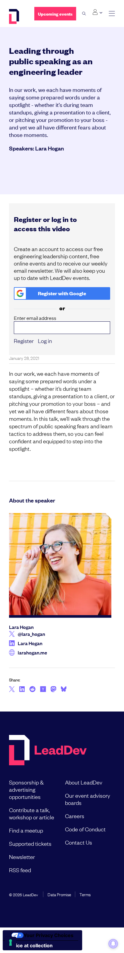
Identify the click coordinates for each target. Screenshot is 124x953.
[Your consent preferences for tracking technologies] (10, 942)
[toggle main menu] (112, 13)
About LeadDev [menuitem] (83, 782)
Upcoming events (55, 14)
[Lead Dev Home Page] (48, 750)
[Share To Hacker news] (43, 689)
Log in (45, 340)
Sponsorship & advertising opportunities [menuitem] (26, 789)
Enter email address (35, 318)
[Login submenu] (97, 12)
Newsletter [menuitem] (22, 856)
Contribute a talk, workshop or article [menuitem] (31, 813)
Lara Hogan (49, 148)
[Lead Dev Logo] (17, 16)
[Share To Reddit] (32, 690)
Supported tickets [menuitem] (30, 843)
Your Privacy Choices (48, 935)
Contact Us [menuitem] (78, 842)
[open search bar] (84, 13)
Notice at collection (30, 945)
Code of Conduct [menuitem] (85, 829)
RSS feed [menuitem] (20, 869)
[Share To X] (12, 689)
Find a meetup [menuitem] (26, 830)
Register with (62, 293)
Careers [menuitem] (74, 815)
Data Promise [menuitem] (59, 894)
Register (24, 340)
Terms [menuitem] (85, 894)
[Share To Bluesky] (64, 690)
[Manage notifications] (113, 943)
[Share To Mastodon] (53, 690)
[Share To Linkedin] (22, 689)
